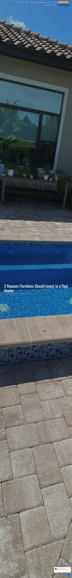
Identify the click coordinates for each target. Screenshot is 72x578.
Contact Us (54, 4)
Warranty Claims (47, 4)
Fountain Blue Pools (8, 293)
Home (19, 2)
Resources (49, 2)
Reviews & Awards (42, 2)
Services (26, 2)
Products (32, 2)
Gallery (36, 2)
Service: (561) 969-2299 (64, 5)
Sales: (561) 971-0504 (64, 2)
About (23, 2)
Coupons (55, 2)
